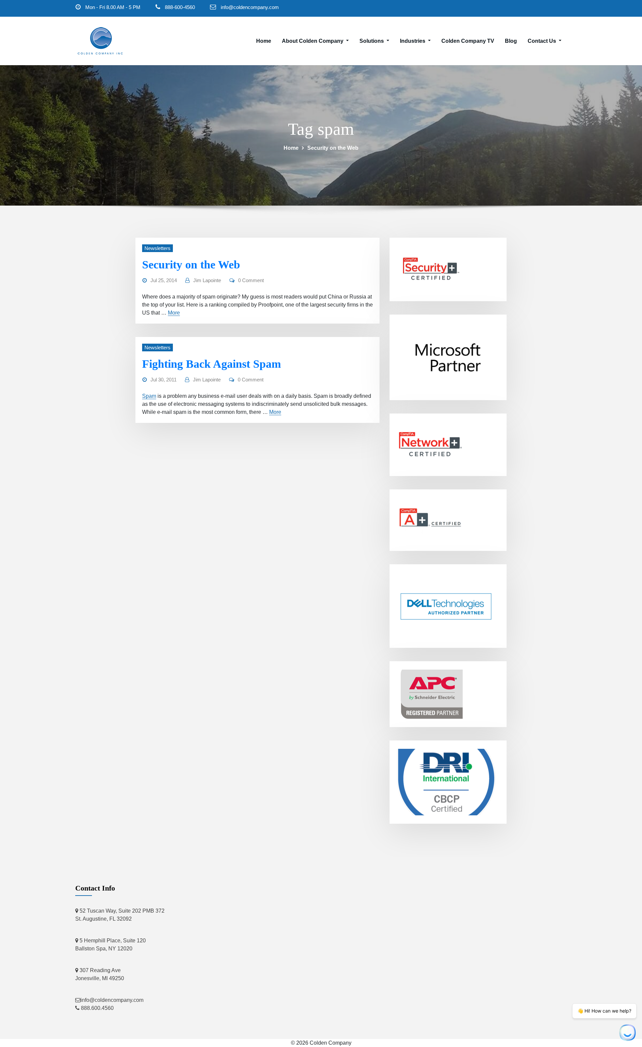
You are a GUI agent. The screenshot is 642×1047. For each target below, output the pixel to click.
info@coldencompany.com (250, 7)
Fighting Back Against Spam (211, 364)
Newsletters (157, 248)
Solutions (372, 41)
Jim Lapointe (207, 280)
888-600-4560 (180, 7)
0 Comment (251, 280)
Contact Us (542, 41)
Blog (511, 41)
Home (263, 41)
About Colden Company (313, 41)
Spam (149, 396)
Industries (413, 41)
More (174, 313)
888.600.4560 (97, 1008)
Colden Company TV (467, 41)
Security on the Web (332, 148)
